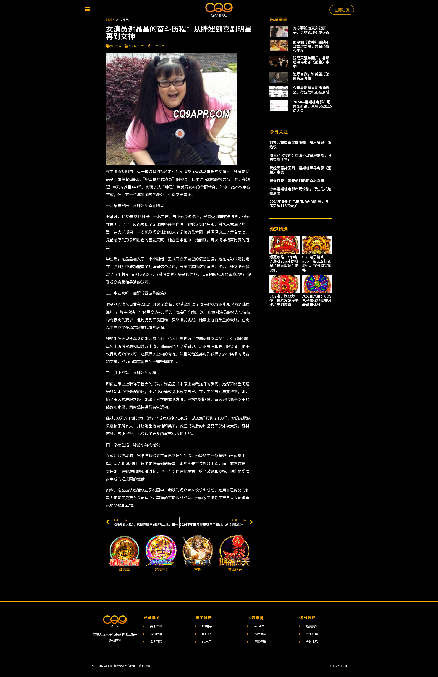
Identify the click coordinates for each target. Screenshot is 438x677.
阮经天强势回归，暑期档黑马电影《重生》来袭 (311, 62)
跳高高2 (160, 569)
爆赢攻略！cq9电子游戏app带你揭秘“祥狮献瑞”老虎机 (284, 263)
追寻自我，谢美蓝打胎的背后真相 (311, 76)
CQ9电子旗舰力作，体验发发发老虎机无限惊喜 (284, 300)
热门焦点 (115, 46)
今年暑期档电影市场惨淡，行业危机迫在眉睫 (311, 90)
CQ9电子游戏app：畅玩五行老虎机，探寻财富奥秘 (316, 263)
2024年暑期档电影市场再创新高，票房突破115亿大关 (312, 106)
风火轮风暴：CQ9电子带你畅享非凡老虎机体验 (316, 300)
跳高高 (124, 569)
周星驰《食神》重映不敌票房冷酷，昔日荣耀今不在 (311, 46)
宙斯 (197, 569)
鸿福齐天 (234, 569)
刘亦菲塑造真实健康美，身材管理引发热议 (311, 30)
